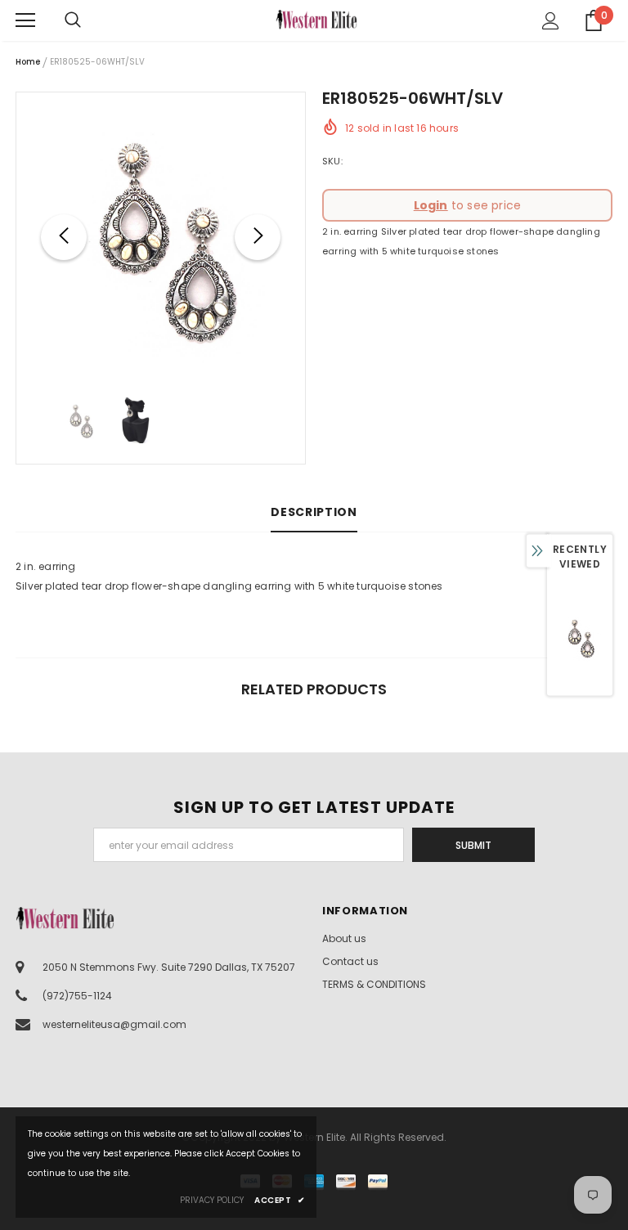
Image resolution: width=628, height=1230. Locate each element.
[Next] (257, 237)
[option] (161, 237)
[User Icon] (550, 20)
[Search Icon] (89, 20)
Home (28, 62)
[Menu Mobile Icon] (25, 20)
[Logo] (316, 19)
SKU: (332, 161)
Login (431, 205)
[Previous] (64, 237)
